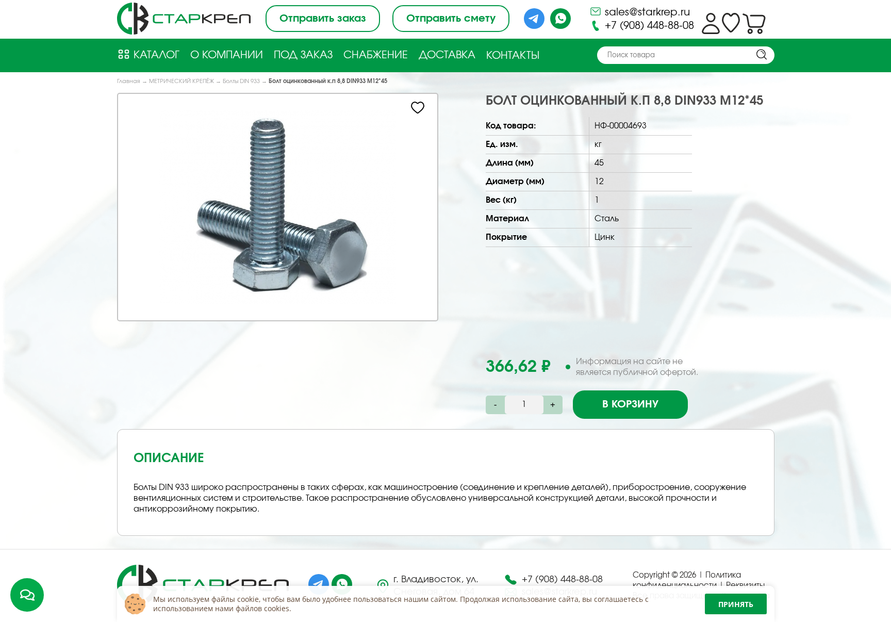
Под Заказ (303, 55)
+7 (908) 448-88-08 (648, 26)
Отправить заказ (322, 18)
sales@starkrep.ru (646, 12)
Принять (735, 604)
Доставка (447, 55)
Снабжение (375, 55)
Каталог (154, 55)
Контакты (512, 56)
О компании (226, 55)
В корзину (630, 404)
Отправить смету (451, 18)
